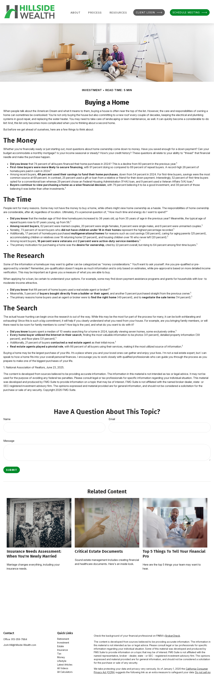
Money (61, 657)
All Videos (62, 668)
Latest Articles (64, 664)
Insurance (62, 649)
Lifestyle (61, 660)
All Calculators (65, 671)
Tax (59, 653)
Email (112, 419)
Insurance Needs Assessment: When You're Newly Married (34, 554)
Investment (63, 642)
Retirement (63, 638)
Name (7, 419)
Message (8, 440)
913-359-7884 (19, 639)
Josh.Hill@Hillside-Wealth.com (19, 644)
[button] (75, 13)
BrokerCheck (172, 635)
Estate (60, 646)
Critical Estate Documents (99, 551)
